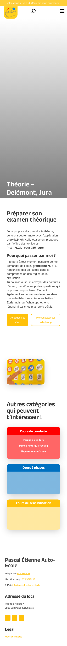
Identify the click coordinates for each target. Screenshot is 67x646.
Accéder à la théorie (17, 320)
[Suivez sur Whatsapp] (21, 618)
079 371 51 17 (28, 579)
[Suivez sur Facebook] (7, 618)
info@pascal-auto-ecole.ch (26, 585)
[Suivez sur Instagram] (14, 618)
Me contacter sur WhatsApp (45, 320)
